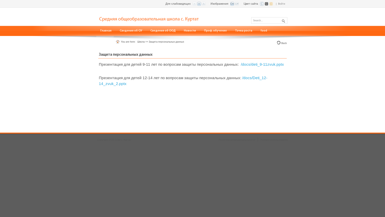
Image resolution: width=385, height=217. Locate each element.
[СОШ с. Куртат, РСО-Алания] (157, 16)
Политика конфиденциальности (237, 139)
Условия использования (274, 139)
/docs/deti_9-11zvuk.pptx (262, 64)
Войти (281, 3)
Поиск (283, 20)
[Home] (118, 42)
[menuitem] (106, 31)
